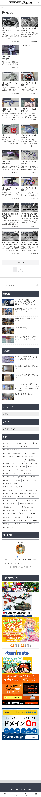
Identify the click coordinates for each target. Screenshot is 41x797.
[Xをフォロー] (13, 567)
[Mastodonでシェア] (16, 609)
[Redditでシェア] (25, 615)
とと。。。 (20, 557)
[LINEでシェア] (6, 620)
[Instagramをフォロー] (19, 567)
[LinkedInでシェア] (25, 620)
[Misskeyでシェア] (34, 609)
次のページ (20, 262)
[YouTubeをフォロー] (22, 567)
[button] (37, 285)
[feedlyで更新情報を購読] (27, 567)
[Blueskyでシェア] (25, 609)
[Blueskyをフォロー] (16, 567)
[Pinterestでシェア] (16, 620)
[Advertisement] (26, 56)
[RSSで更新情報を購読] (30, 567)
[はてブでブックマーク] (34, 615)
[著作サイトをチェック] (10, 567)
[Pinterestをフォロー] (25, 567)
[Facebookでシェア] (6, 615)
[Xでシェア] (6, 609)
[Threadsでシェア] (16, 615)
